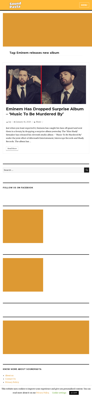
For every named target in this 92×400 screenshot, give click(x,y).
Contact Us (10, 379)
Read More (12, 148)
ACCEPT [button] (74, 393)
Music (38, 122)
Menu (84, 5)
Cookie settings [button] (59, 393)
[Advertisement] (23, 226)
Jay (9, 122)
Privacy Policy (12, 382)
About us (9, 375)
